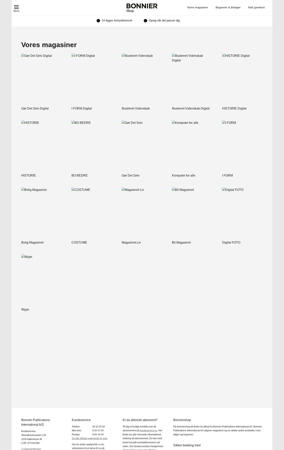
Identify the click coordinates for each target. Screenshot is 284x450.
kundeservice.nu (148, 430)
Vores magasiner (197, 7)
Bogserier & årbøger (228, 7)
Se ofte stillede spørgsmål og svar (89, 438)
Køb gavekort (256, 7)
